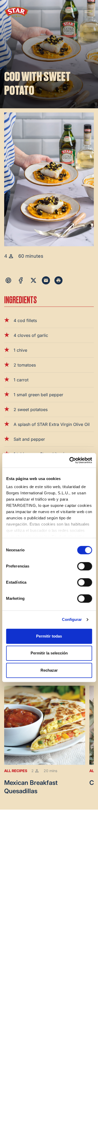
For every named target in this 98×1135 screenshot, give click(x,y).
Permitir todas (49, 636)
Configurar (72, 619)
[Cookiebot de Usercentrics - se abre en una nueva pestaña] (70, 460)
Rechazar (49, 670)
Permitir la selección (49, 653)
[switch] (84, 566)
